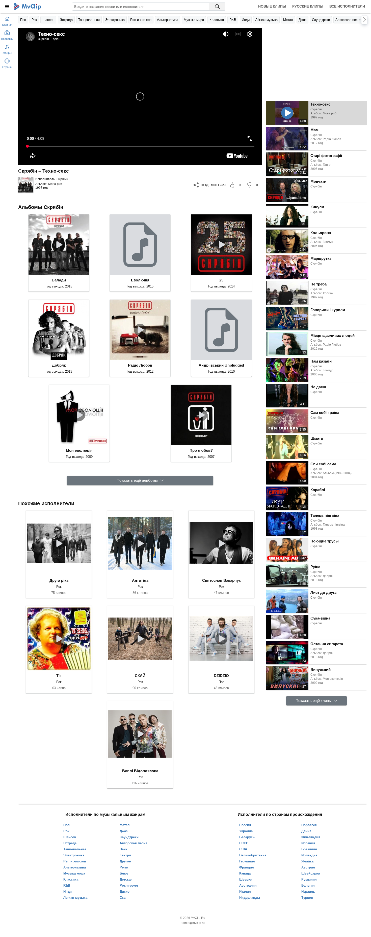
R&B (232, 20)
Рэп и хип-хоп (140, 20)
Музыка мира (194, 20)
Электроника (115, 20)
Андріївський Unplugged (221, 365)
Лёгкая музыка (266, 20)
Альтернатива (167, 20)
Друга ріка (58, 580)
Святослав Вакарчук (221, 580)
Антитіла (140, 580)
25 (221, 280)
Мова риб (55, 184)
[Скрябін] (25, 184)
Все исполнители (347, 6)
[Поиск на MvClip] (217, 7)
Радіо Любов (140, 365)
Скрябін (62, 179)
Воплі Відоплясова (140, 771)
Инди (246, 20)
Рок (34, 20)
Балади (59, 280)
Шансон (48, 20)
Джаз (302, 20)
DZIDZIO (221, 675)
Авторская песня (348, 20)
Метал (288, 20)
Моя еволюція (79, 450)
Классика (216, 20)
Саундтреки (321, 20)
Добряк (59, 365)
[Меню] (7, 7)
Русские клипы (307, 6)
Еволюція (140, 280)
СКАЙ (140, 675)
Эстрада (66, 20)
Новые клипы (272, 6)
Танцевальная (89, 20)
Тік (59, 675)
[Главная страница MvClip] (27, 6)
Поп (23, 20)
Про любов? (201, 450)
